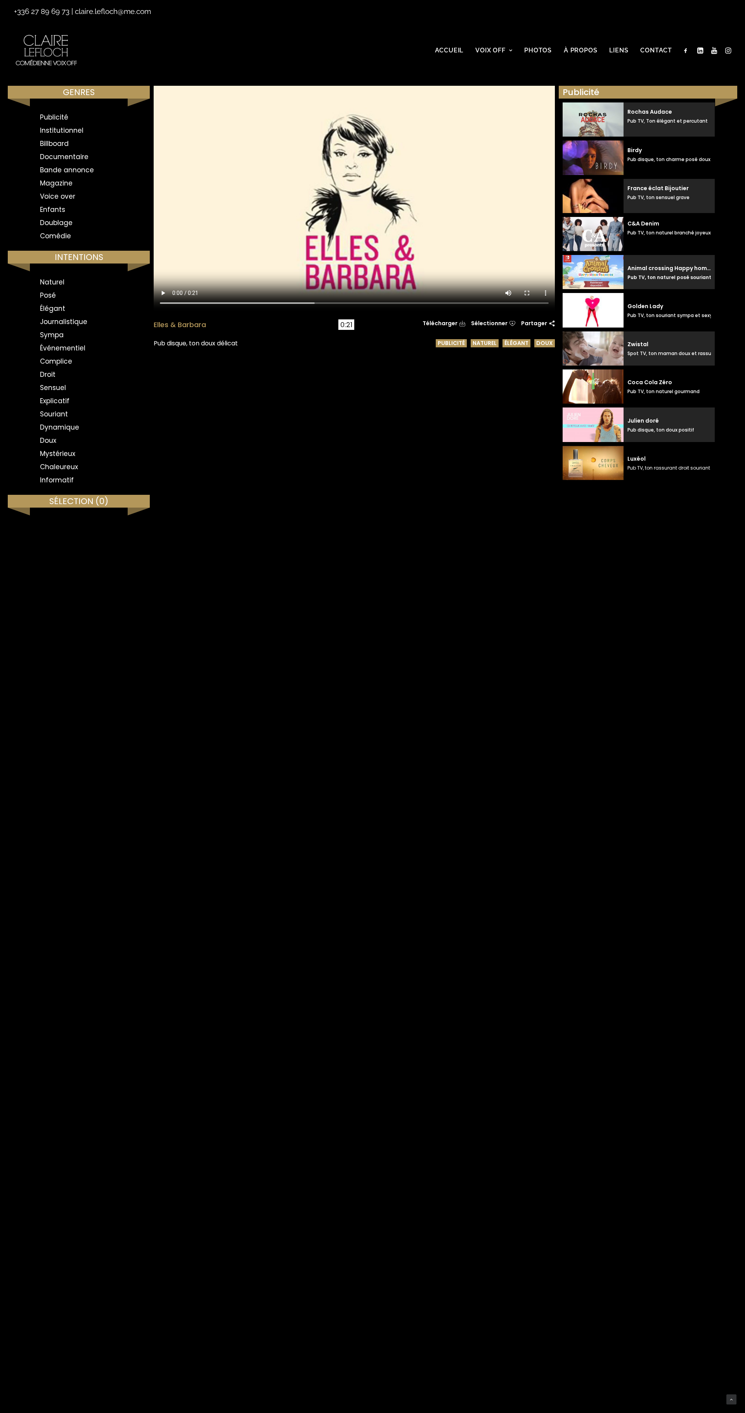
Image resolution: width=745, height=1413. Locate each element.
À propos (580, 50)
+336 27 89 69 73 (41, 11)
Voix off (490, 50)
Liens (618, 50)
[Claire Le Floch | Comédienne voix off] (46, 50)
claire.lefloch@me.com (113, 11)
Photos (538, 50)
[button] (687, 50)
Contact (656, 50)
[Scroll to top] (731, 1399)
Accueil (449, 50)
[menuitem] (449, 50)
